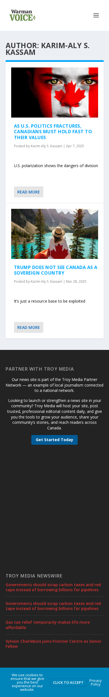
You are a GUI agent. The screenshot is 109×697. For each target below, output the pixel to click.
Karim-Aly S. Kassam (46, 146)
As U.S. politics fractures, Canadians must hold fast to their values (53, 132)
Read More (28, 192)
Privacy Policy (95, 682)
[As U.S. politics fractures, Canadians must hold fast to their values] (54, 92)
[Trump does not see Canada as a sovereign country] (54, 234)
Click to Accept (68, 682)
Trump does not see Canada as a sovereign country (56, 270)
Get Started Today (54, 439)
